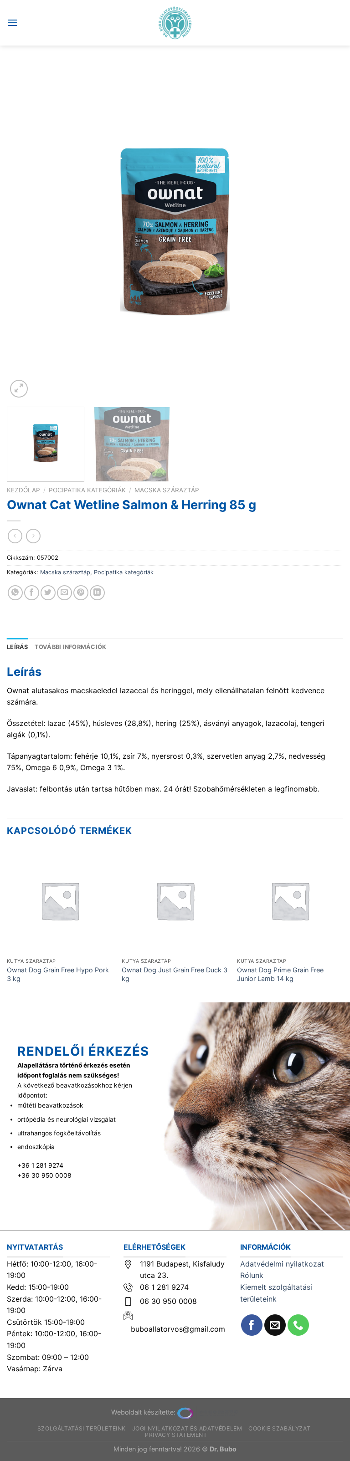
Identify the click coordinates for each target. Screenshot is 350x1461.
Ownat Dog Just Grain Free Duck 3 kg (174, 974)
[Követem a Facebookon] (251, 1325)
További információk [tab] (71, 647)
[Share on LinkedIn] (97, 592)
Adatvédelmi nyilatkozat (282, 1263)
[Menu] (12, 22)
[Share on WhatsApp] (15, 592)
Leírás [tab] (17, 647)
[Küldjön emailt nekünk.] (275, 1325)
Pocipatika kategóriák (87, 490)
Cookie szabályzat (279, 1428)
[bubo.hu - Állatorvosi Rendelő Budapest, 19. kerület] (175, 23)
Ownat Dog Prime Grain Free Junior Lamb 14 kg (280, 974)
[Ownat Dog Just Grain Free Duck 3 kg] (175, 901)
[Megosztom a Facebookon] (31, 592)
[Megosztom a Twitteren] (48, 592)
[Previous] (25, 232)
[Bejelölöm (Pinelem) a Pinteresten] (80, 592)
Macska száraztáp (166, 490)
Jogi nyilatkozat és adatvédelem (187, 1428)
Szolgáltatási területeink (81, 1428)
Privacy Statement (176, 1434)
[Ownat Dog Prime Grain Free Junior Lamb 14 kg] (290, 901)
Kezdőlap (23, 490)
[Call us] (298, 1325)
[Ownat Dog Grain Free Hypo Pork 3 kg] (60, 901)
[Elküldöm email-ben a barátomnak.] (64, 592)
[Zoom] (19, 389)
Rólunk (251, 1275)
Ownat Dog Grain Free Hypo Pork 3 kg (58, 974)
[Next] (325, 232)
